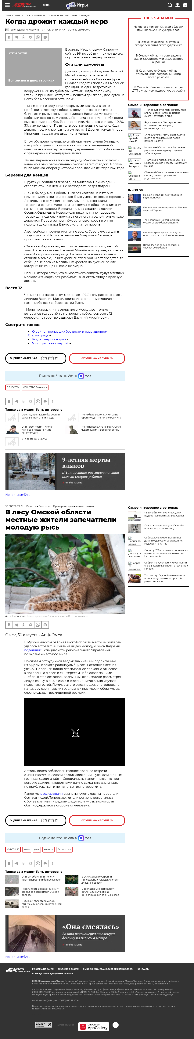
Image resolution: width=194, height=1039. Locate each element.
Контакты (143, 969)
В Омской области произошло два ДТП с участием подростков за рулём (158, 89)
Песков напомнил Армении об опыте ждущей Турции (165, 209)
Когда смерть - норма (49, 339)
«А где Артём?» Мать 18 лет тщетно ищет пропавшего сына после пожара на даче (164, 137)
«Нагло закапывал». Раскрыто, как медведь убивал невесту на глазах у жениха (165, 162)
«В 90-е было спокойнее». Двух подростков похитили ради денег (164, 514)
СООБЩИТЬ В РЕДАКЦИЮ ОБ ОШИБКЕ (53, 973)
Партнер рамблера (65, 1025)
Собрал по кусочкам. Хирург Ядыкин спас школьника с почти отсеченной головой (166, 565)
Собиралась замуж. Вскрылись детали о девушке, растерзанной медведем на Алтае (163, 540)
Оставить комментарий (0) (97, 358)
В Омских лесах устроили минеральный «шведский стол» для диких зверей (100, 879)
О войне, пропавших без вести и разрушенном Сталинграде (41, 416)
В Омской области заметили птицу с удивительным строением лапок (42, 904)
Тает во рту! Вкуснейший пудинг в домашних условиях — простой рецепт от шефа (164, 578)
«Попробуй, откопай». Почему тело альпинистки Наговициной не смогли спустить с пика (165, 112)
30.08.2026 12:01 (14, 506)
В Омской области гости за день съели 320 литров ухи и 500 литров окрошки (158, 59)
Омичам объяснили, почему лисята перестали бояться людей (41, 878)
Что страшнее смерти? (50, 343)
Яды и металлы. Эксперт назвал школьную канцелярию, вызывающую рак (163, 125)
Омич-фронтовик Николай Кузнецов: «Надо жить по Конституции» (37, 429)
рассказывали (51, 793)
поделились (33, 650)
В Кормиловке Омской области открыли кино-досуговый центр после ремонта (158, 74)
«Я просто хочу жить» (34, 438)
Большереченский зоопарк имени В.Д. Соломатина (57, 616)
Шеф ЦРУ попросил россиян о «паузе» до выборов (161, 246)
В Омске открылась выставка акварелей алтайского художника (158, 43)
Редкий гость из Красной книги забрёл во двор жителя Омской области (40, 891)
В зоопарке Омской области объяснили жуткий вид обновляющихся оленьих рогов (100, 891)
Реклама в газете (68, 969)
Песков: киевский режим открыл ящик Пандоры (162, 196)
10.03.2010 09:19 (14, 15)
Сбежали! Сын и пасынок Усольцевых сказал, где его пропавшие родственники (166, 175)
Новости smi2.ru (18, 495)
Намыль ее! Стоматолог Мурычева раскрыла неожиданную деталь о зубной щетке (164, 150)
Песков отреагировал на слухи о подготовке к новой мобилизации (163, 234)
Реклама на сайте (43, 969)
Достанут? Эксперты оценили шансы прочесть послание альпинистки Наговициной (166, 553)
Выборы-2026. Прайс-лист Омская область (108, 969)
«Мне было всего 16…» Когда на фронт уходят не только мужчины (101, 416)
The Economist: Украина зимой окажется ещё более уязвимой (161, 221)
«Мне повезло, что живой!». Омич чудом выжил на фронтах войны (101, 428)
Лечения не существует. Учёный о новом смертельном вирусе (164, 527)
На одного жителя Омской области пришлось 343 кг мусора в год (158, 28)
